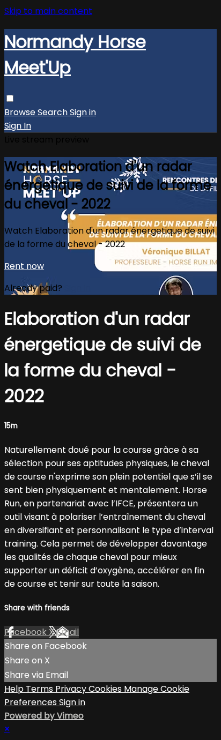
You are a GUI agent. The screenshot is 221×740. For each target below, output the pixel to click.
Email (67, 632)
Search (54, 112)
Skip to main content (48, 11)
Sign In (17, 125)
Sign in (83, 112)
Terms (40, 689)
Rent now (24, 266)
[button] (9, 98)
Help (15, 689)
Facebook (26, 632)
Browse (21, 112)
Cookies (106, 689)
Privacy (72, 689)
